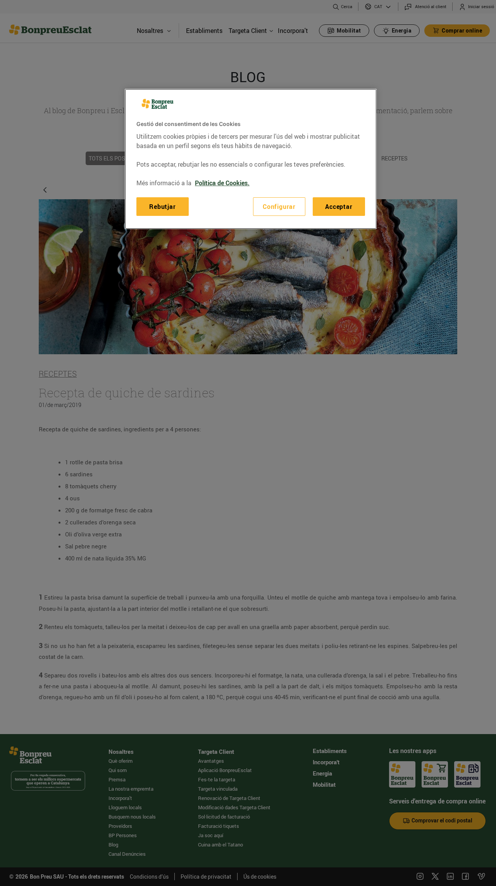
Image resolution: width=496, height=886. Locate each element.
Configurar (279, 206)
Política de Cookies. (222, 182)
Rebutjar (162, 206)
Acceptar (338, 206)
